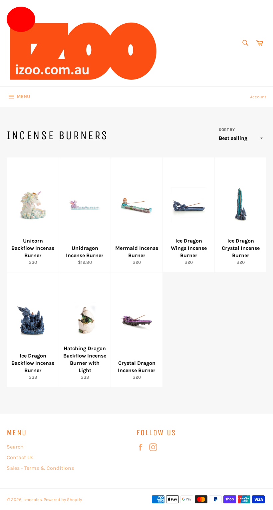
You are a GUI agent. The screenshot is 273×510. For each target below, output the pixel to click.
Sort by (227, 129)
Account (258, 96)
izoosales (32, 499)
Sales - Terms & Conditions (40, 468)
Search (15, 447)
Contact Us (20, 457)
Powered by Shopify (63, 499)
